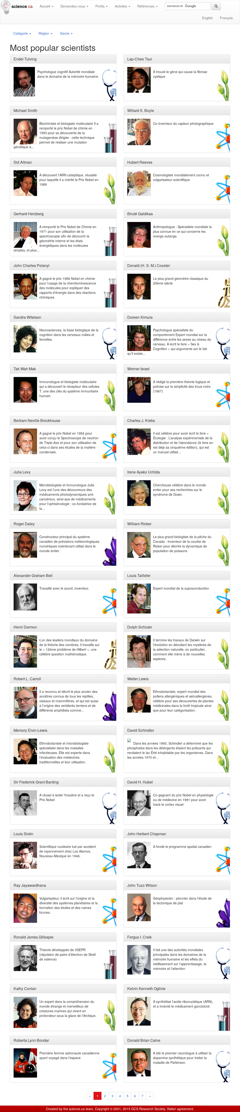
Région (44, 33)
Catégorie (21, 33)
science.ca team (81, 1108)
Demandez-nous (73, 6)
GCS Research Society (148, 1108)
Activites (121, 6)
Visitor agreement (180, 1108)
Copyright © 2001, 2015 (112, 1108)
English (207, 17)
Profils (100, 6)
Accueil (45, 6)
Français (226, 17)
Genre (65, 33)
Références (146, 6)
